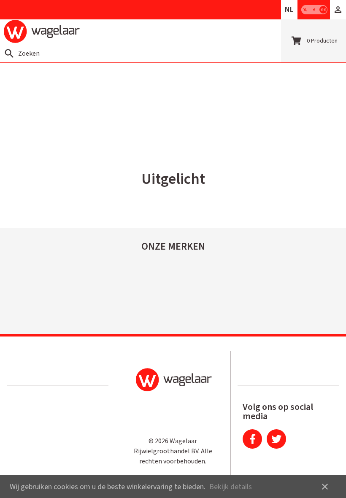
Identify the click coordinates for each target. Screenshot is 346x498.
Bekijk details (230, 487)
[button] (338, 9)
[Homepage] (41, 31)
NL (289, 9)
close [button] (325, 487)
